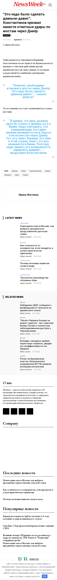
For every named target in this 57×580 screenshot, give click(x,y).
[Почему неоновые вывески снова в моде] (10, 265)
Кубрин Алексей (25, 237)
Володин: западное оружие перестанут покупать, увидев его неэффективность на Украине (36, 345)
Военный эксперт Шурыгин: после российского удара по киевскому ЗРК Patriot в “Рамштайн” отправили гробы (27, 538)
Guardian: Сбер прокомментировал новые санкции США (28, 527)
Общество (24, 223)
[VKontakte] (14, 411)
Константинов (35, 171)
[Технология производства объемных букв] (10, 279)
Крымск (8, 175)
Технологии (25, 260)
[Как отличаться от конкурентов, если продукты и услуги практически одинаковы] (10, 247)
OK (44, 576)
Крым (47, 171)
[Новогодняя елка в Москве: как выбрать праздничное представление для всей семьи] (10, 228)
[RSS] (6, 411)
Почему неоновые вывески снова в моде (23, 499)
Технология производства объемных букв (34, 279)
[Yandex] (22, 411)
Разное (23, 242)
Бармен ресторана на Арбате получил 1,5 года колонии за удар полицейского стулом (26, 517)
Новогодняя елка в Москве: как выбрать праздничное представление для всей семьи (37, 230)
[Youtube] (30, 411)
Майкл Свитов (25, 313)
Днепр (14, 171)
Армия (7, 35)
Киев (23, 171)
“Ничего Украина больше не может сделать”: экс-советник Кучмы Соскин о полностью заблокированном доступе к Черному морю (36, 325)
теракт (25, 175)
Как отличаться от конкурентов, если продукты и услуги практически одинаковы (36, 249)
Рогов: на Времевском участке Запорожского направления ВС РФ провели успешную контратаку (35, 362)
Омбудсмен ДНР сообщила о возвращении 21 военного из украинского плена (36, 308)
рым (17, 175)
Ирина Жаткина (12, 45)
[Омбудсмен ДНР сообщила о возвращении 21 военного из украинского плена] (10, 307)
